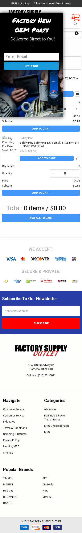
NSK (45, 490)
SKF (44, 478)
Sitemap (8, 452)
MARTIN (8, 484)
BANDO (7, 502)
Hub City (8, 490)
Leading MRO (11, 446)
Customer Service (13, 409)
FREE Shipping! (20, 3)
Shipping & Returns (14, 434)
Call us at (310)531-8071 (41, 375)
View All (47, 496)
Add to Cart (41, 128)
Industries (9, 421)
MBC (47, 431)
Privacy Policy (11, 440)
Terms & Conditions (15, 427)
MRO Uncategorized (56, 425)
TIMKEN (8, 478)
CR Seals (47, 484)
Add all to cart (41, 217)
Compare (77, 158)
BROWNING (10, 496)
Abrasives (50, 409)
